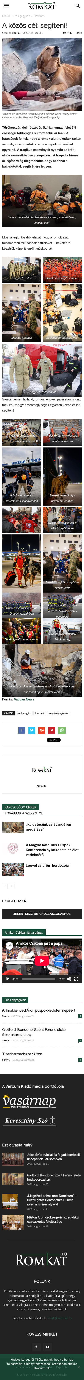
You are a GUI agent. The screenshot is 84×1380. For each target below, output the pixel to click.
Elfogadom (42, 1373)
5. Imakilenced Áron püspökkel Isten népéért (38, 1010)
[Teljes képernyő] (76, 979)
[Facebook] (36, 1347)
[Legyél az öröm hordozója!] (13, 869)
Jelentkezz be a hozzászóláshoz (42, 913)
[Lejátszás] (8, 979)
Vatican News (24, 699)
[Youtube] (48, 1347)
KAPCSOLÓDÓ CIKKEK (20, 807)
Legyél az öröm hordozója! (48, 865)
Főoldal (6, 16)
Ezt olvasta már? (17, 1145)
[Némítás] (69, 979)
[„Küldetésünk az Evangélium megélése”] (13, 827)
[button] (78, 6)
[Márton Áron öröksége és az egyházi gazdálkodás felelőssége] (13, 1222)
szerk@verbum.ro (59, 1318)
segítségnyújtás (58, 713)
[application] (42, 961)
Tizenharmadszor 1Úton (22, 1054)
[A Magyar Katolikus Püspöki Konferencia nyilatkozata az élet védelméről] (13, 848)
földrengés (24, 713)
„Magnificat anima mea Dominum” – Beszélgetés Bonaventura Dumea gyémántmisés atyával (51, 1200)
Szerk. (16, 32)
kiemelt (39, 713)
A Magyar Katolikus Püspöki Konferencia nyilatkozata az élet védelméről (52, 850)
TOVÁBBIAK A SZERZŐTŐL (24, 813)
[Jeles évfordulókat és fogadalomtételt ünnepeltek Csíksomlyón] (13, 1159)
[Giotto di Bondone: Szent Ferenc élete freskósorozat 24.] (13, 1179)
